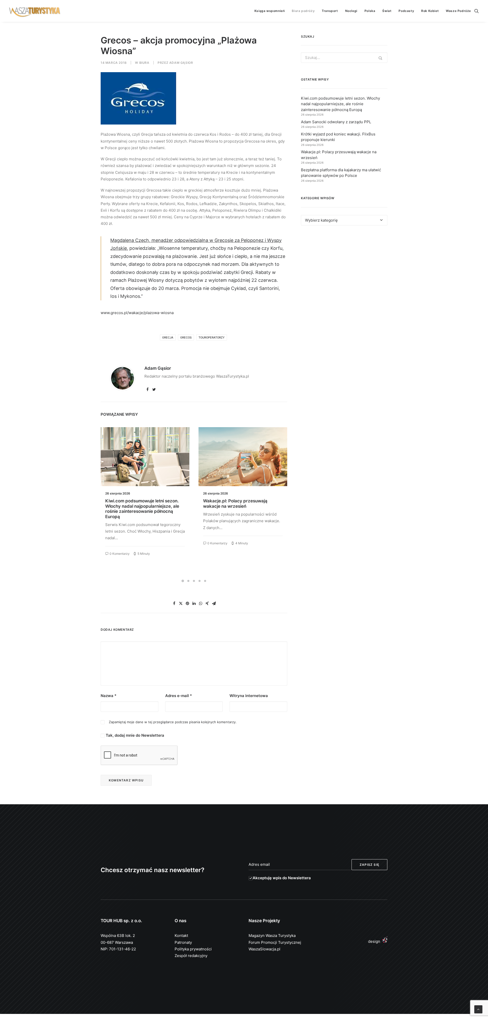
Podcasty (406, 11)
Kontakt (181, 935)
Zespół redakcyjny (191, 955)
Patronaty (183, 942)
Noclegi (351, 11)
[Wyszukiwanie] (476, 11)
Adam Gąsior (181, 63)
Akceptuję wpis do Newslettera (282, 877)
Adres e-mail (178, 695)
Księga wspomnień (269, 11)
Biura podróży (303, 11)
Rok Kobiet (430, 11)
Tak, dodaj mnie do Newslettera (134, 735)
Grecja (167, 337)
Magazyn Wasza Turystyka (272, 935)
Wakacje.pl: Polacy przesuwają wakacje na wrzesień (137, 503)
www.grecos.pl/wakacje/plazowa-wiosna (137, 312)
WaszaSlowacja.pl (264, 949)
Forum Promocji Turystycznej (275, 942)
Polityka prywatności (193, 949)
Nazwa (108, 695)
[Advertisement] (344, 276)
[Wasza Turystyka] (34, 11)
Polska (369, 11)
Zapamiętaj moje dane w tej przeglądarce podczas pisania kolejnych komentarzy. (173, 722)
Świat (386, 11)
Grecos (186, 337)
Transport (330, 11)
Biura (144, 63)
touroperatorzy (212, 337)
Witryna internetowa (249, 695)
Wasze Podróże (458, 11)
